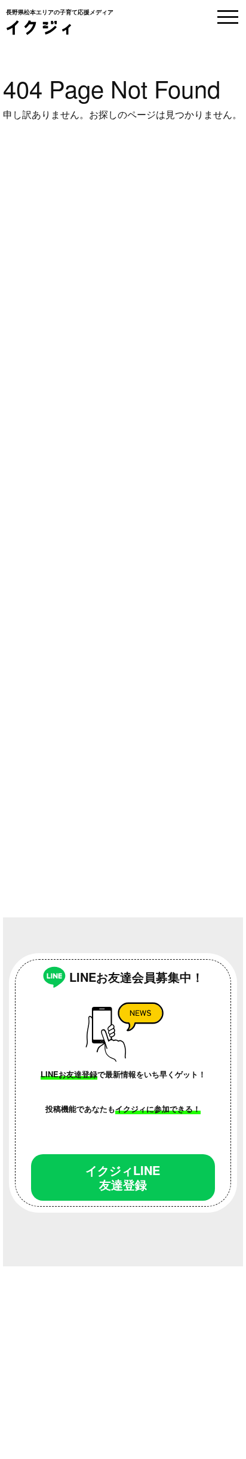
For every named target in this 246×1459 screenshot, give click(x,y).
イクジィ (39, 28)
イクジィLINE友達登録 (122, 1177)
